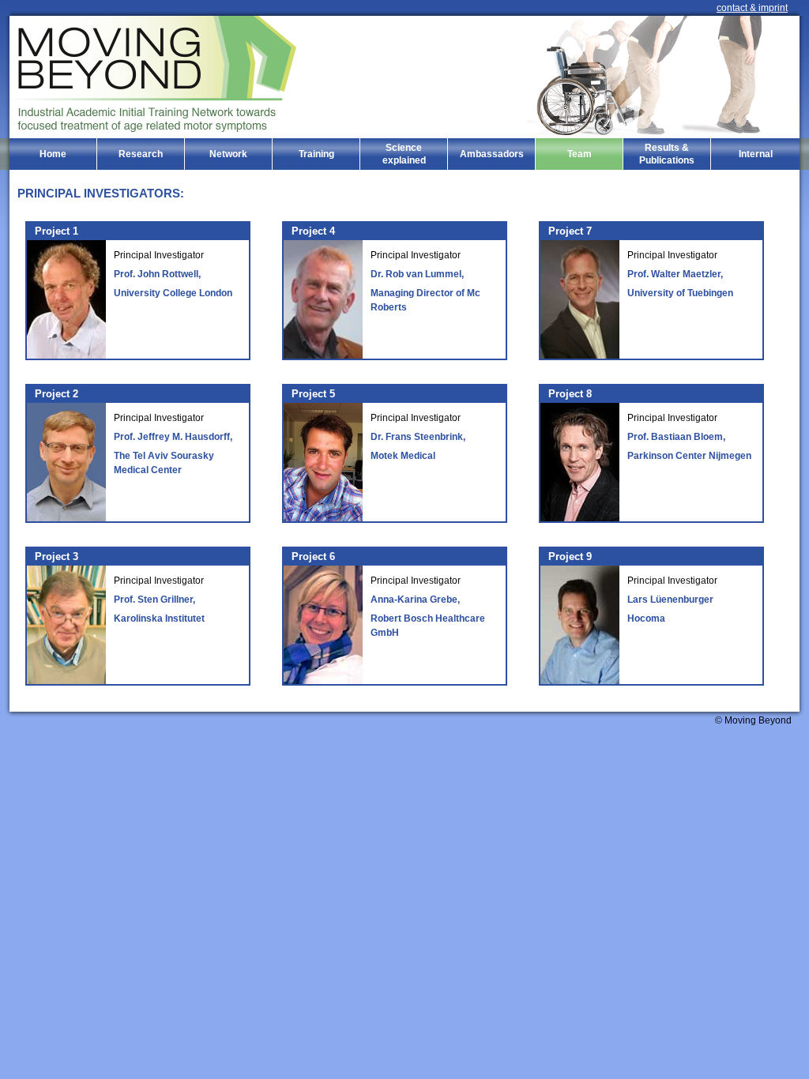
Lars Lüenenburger (670, 599)
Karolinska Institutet (159, 618)
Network (228, 154)
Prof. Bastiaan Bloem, (676, 436)
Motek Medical (403, 455)
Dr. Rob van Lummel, (417, 274)
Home (53, 154)
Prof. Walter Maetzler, (675, 274)
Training (316, 154)
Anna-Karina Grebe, (415, 599)
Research (141, 154)
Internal (756, 154)
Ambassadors (492, 154)
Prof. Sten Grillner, (154, 599)
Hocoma (646, 618)
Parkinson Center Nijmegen (689, 455)
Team (579, 154)
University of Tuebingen (680, 293)
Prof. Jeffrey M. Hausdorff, (173, 436)
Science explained (404, 154)
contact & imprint (752, 7)
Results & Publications (666, 154)
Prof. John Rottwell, (157, 274)
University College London (173, 293)
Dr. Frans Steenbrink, (418, 436)
